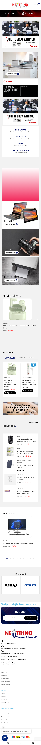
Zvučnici (31, 357)
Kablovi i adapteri (27, 377)
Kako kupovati (20, 130)
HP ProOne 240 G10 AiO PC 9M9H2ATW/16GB (18, 543)
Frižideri (19, 448)
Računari (5, 540)
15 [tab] (27, 558)
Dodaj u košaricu (10, 393)
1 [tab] (7, 558)
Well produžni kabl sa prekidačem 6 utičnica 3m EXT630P (29, 382)
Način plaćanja (20, 137)
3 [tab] (10, 558)
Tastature (20, 475)
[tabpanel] (21, 316)
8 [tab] (17, 558)
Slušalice (5, 323)
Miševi (19, 436)
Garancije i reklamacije (20, 151)
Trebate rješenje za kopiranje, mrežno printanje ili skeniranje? (20, 407)
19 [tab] (33, 558)
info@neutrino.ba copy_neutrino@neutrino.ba (13, 648)
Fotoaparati (29, 14)
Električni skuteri (10, 13)
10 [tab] (20, 558)
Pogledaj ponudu (12, 74)
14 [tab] (26, 558)
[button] (38, 5)
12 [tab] (23, 558)
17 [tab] (30, 558)
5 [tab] (13, 558)
